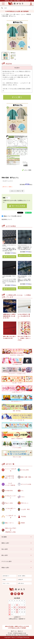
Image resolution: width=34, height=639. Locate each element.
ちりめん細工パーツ (11, 509)
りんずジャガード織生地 (10, 484)
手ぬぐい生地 (9, 503)
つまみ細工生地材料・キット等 (9, 477)
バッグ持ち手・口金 (11, 516)
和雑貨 (23, 523)
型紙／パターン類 (10, 14)
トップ (3, 14)
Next (29, 38)
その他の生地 (9, 490)
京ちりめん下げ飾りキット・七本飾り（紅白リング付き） (24, 338)
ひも (22, 490)
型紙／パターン (9, 523)
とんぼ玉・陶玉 (25, 509)
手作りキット (25, 503)
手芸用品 (23, 516)
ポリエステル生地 (26, 484)
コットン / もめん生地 (10, 469)
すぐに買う (17, 97)
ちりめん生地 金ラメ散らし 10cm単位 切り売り (24, 316)
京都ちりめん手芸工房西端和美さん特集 (10, 530)
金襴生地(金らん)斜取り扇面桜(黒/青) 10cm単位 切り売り (9, 316)
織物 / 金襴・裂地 (26, 477)
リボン (23, 496)
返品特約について (7, 219)
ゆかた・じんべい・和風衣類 (24, 14)
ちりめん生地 (25, 470)
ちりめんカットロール (10, 496)
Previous (4, 38)
